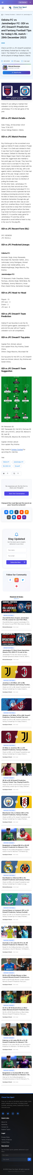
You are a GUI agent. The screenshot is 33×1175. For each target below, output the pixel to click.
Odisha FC (6, 462)
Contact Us (4, 1127)
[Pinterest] (16, 586)
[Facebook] (10, 580)
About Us (4, 1122)
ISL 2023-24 (7, 466)
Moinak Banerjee (14, 66)
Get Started (22, 2)
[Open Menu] (3, 8)
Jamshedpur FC (18, 462)
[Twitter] (23, 580)
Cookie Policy (5, 1142)
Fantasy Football (9, 14)
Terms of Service (6, 1139)
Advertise (4, 1124)
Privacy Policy (5, 1137)
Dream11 (17, 466)
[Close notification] (30, 2)
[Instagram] (16, 580)
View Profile (17, 72)
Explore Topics (5, 1129)
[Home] (2, 14)
